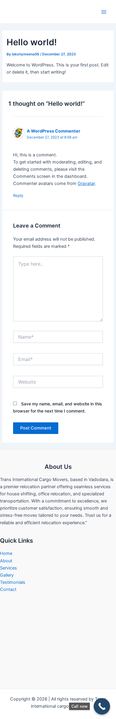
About (6, 561)
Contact (8, 589)
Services (8, 568)
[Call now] (102, 706)
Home (6, 553)
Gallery (7, 575)
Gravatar (86, 183)
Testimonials (12, 582)
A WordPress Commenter (53, 130)
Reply (18, 195)
